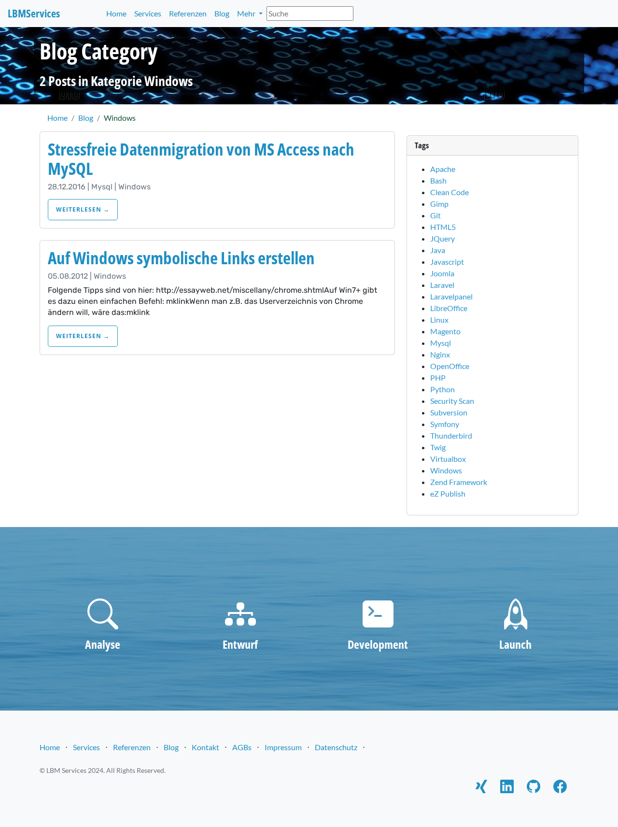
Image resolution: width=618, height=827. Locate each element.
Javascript (447, 261)
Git (435, 215)
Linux (439, 319)
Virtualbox (448, 458)
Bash (438, 180)
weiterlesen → (83, 209)
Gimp (439, 203)
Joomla (442, 273)
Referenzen (188, 13)
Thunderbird (451, 435)
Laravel (442, 284)
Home (116, 13)
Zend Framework (458, 481)
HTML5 (443, 226)
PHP (438, 377)
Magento (445, 331)
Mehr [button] (247, 13)
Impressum (283, 747)
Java (437, 250)
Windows (446, 470)
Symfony (444, 423)
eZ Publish (447, 493)
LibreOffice (448, 308)
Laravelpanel (451, 296)
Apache (442, 168)
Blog (221, 13)
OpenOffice (449, 366)
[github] (533, 788)
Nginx (440, 354)
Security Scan (452, 400)
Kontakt (205, 747)
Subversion (448, 412)
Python (442, 389)
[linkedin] (507, 788)
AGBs (242, 747)
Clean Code (449, 192)
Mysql (440, 342)
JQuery (442, 238)
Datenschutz (336, 747)
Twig (438, 447)
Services (147, 13)
